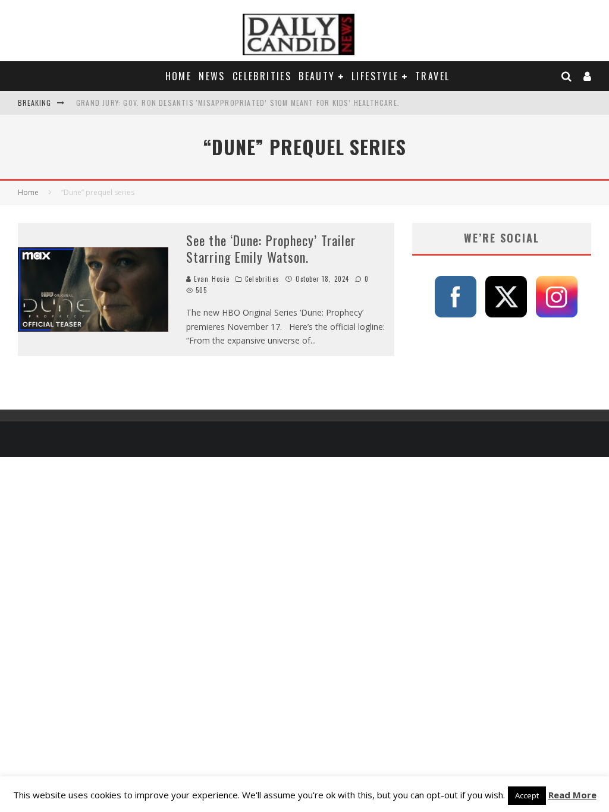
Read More (572, 795)
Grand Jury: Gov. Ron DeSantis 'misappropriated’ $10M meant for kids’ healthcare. (238, 102)
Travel (432, 76)
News (212, 76)
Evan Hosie (211, 279)
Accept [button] (527, 795)
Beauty (317, 76)
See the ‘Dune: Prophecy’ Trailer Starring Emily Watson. (271, 249)
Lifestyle (375, 76)
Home (178, 76)
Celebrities (262, 76)
